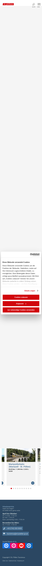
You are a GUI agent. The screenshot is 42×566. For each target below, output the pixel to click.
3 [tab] (16, 488)
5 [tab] (20, 488)
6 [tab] (22, 488)
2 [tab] (13, 488)
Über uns (5, 561)
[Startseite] (7, 4)
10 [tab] (31, 488)
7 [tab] (24, 488)
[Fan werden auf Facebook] (6, 545)
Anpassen (20, 304)
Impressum (20, 561)
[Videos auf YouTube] (21, 545)
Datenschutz (12, 561)
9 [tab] (28, 488)
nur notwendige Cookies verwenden (21, 310)
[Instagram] (14, 545)
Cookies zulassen (21, 297)
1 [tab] (11, 488)
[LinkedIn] (29, 545)
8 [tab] (26, 488)
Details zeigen (29, 291)
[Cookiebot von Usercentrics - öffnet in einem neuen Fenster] (30, 254)
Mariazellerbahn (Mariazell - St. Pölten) (19, 465)
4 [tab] (18, 488)
